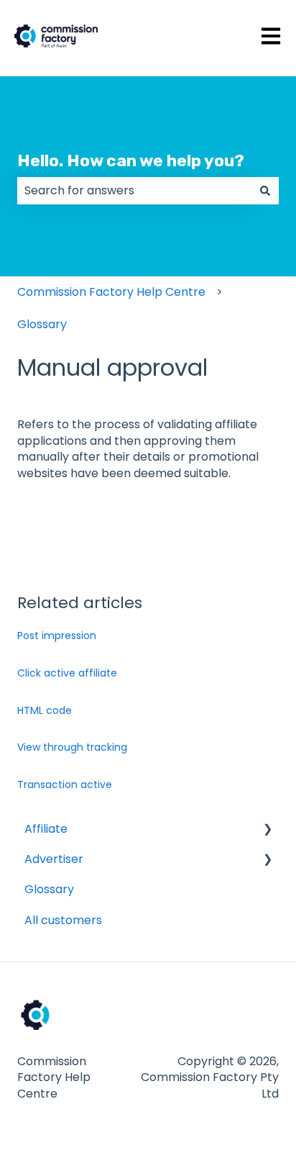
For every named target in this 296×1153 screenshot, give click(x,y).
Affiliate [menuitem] (46, 828)
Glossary (42, 324)
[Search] (265, 190)
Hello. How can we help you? (130, 160)
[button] (267, 830)
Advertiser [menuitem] (53, 859)
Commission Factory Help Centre (111, 292)
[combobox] (134, 190)
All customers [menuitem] (63, 920)
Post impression (56, 635)
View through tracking (72, 747)
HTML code (44, 710)
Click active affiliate (67, 673)
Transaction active (64, 784)
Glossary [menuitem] (49, 889)
